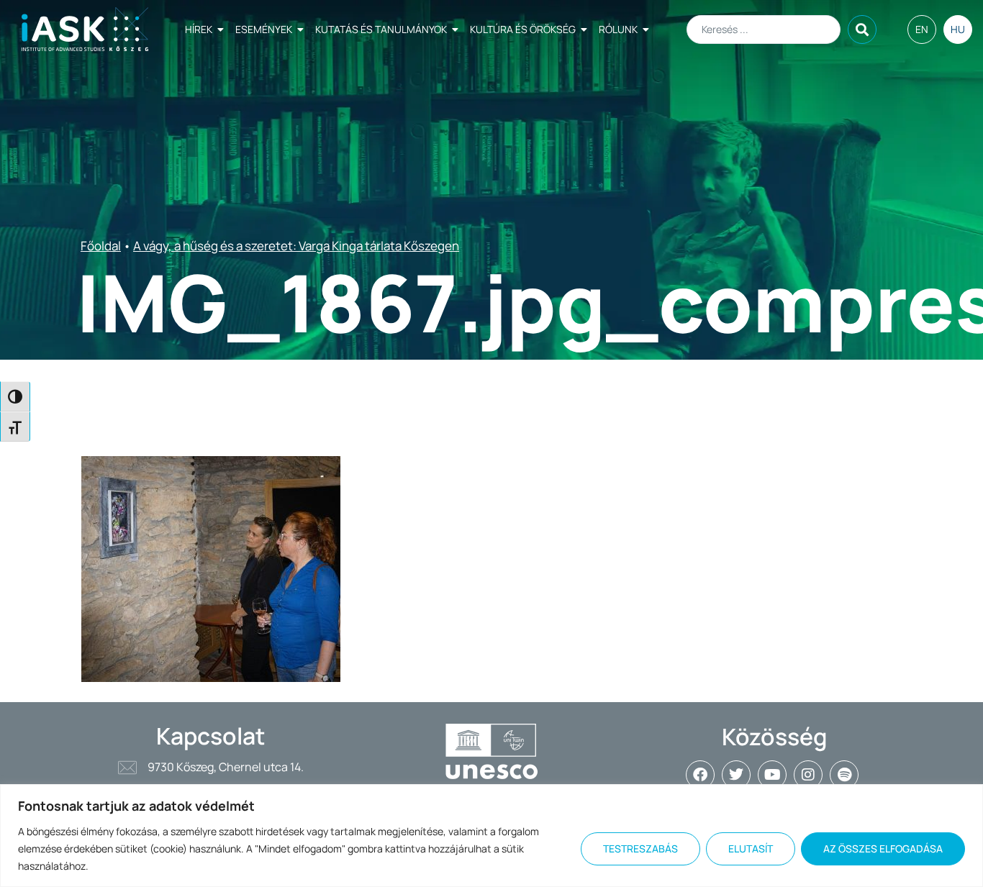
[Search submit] (862, 29)
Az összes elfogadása (883, 848)
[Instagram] (808, 774)
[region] (491, 835)
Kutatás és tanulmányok (381, 29)
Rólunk (618, 29)
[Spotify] (844, 774)
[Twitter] (736, 774)
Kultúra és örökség (523, 29)
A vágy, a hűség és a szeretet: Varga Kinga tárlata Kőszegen (296, 245)
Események (263, 29)
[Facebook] (700, 774)
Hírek (198, 29)
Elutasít (750, 848)
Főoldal (101, 245)
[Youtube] (772, 774)
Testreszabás (640, 848)
